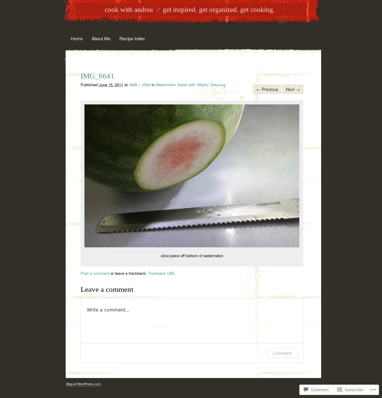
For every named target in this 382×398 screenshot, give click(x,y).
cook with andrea (129, 9)
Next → (293, 89)
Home (77, 38)
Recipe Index (132, 38)
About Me (101, 38)
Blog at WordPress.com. (83, 383)
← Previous (267, 89)
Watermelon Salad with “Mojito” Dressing (191, 84)
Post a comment (95, 273)
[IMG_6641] (191, 246)
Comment (282, 353)
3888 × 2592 (139, 84)
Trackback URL (161, 273)
